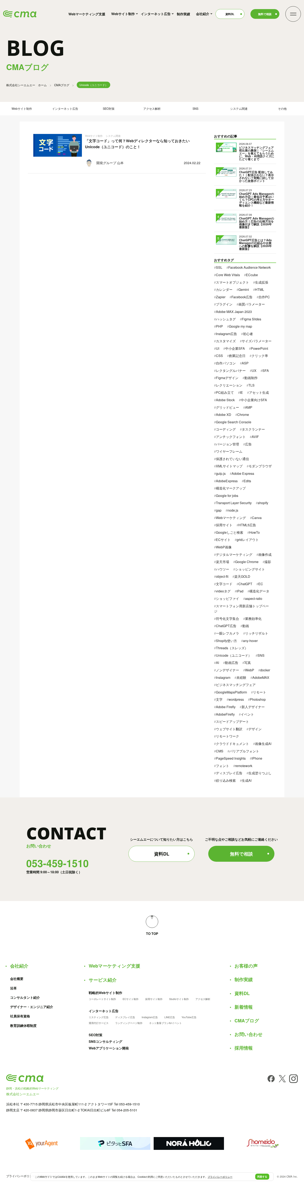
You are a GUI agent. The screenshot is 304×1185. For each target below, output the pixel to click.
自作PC (264, 297)
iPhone (257, 758)
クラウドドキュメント (232, 743)
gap (218, 510)
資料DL (229, 14)
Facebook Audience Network (249, 267)
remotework (243, 765)
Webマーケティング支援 (86, 14)
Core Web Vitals (228, 274)
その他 (282, 108)
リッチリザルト (256, 633)
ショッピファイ (227, 598)
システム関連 (239, 108)
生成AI (246, 780)
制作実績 (183, 14)
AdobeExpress (227, 481)
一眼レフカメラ (227, 633)
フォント (222, 765)
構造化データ (259, 591)
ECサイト (223, 539)
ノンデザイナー (227, 670)
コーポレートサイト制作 (102, 999)
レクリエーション (229, 385)
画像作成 (265, 554)
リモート (259, 692)
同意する (262, 1176)
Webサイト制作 (123, 13)
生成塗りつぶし (260, 773)
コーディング (226, 429)
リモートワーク (227, 736)
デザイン (255, 729)
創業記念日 (237, 355)
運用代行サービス (99, 1023)
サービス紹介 (103, 979)
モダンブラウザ (260, 466)
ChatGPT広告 (226, 625)
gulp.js (221, 473)
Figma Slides (251, 319)
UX (254, 370)
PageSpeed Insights (231, 758)
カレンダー (224, 289)
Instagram (223, 677)
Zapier (220, 297)
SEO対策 (109, 108)
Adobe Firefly (226, 706)
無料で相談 (265, 14)
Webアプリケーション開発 (109, 1048)
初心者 (248, 333)
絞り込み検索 (226, 780)
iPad (240, 591)
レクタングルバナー (231, 370)
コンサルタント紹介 (25, 997)
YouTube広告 (189, 1017)
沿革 (13, 988)
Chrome (243, 414)
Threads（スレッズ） (232, 648)
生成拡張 (261, 282)
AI (217, 662)
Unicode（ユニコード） (233, 655)
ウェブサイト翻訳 (229, 729)
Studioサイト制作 (179, 999)
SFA (265, 370)
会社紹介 (202, 13)
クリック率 (259, 355)
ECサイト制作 (131, 999)
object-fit (222, 576)
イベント (247, 714)
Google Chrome (247, 561)
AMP (248, 407)
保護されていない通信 (232, 458)
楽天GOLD (242, 576)
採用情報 (244, 1047)
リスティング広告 (99, 1017)
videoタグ (223, 591)
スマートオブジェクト (232, 282)
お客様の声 (246, 965)
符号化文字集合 (227, 618)
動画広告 (231, 662)
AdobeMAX (260, 677)
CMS (219, 751)
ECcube (252, 274)
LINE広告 (169, 1017)
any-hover (250, 640)
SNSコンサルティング (105, 1041)
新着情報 (244, 1007)
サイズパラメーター (257, 341)
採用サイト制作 (154, 999)
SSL (219, 267)
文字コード (224, 583)
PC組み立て (225, 392)
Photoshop (258, 699)
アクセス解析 (152, 108)
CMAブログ (61, 85)
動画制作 (251, 377)
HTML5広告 (247, 525)
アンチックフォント (231, 436)
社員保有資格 (20, 1016)
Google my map (240, 326)
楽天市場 (222, 561)
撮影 (268, 561)
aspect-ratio (253, 598)
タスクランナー (253, 429)
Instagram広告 (226, 333)
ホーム (26, 85)
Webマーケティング (231, 517)
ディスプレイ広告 (229, 773)
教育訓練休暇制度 (23, 1025)
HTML (259, 289)
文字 (219, 699)
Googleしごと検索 (229, 532)
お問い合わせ (249, 1034)
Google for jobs (227, 495)
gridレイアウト (248, 539)
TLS (251, 385)
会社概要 (16, 978)
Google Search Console (233, 422)
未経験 (241, 677)
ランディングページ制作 (128, 1023)
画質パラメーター (251, 304)
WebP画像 (224, 547)
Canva (257, 517)
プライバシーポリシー (20, 1175)
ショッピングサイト (250, 569)
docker (265, 670)
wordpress (236, 699)
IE (241, 392)
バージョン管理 (227, 444)
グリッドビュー (227, 407)
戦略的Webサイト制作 (105, 992)
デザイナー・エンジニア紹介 (31, 1006)
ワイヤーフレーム (229, 451)
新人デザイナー (253, 706)
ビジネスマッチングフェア (236, 684)
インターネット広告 (156, 13)
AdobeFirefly (225, 714)
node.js (232, 510)
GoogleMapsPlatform (231, 692)
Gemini (243, 289)
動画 (245, 625)
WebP (249, 670)
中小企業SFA (235, 348)
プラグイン (224, 304)
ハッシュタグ (226, 319)
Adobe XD (223, 414)
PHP (219, 326)
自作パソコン (226, 363)
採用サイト (224, 525)
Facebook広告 (242, 297)
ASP (245, 363)
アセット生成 (259, 392)
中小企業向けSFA (254, 399)
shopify (263, 502)
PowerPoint (259, 348)
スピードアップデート (232, 721)
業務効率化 (253, 618)
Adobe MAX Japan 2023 (234, 311)
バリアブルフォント (244, 751)
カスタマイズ (226, 341)
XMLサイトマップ (229, 466)
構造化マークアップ (231, 488)
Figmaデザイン (227, 377)
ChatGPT (245, 583)
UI (217, 348)
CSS (219, 355)
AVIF (255, 436)
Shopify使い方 (226, 640)
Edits (247, 481)
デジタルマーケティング (234, 554)
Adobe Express (243, 473)
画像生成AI (263, 743)
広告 (248, 444)
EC (260, 583)
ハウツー (222, 569)
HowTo (254, 532)
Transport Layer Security (234, 502)
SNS (195, 108)
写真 (247, 662)
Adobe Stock (225, 399)
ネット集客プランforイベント (165, 1023)
